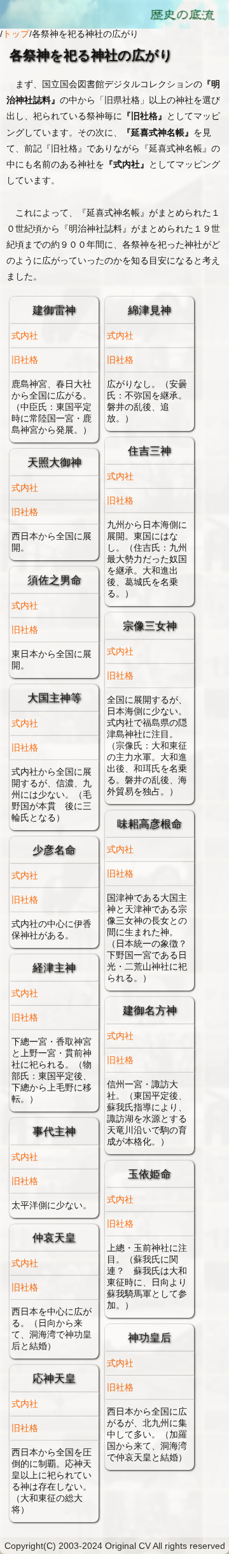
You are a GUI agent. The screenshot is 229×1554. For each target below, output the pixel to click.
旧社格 (24, 360)
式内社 (24, 335)
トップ (16, 34)
